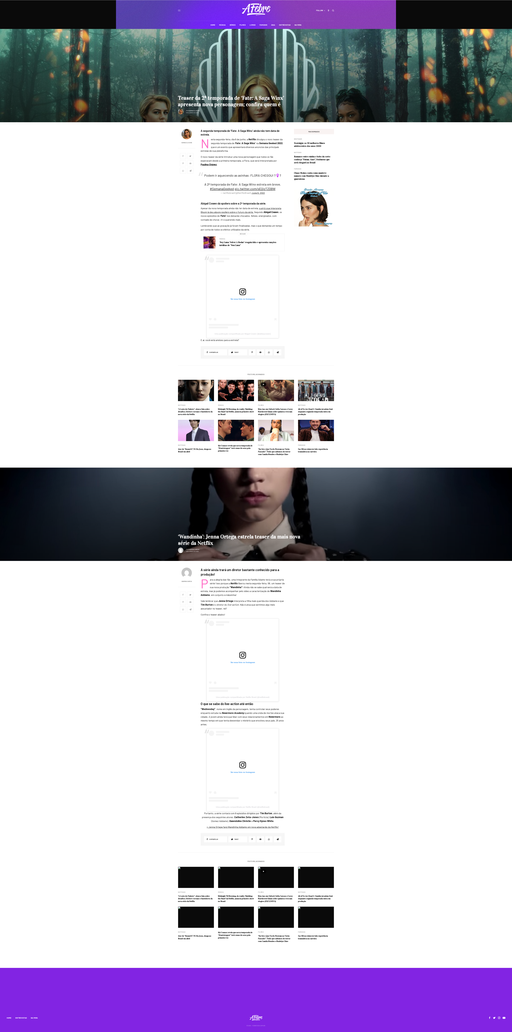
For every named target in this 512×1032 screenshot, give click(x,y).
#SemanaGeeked (222, 189)
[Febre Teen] (256, 9)
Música (222, 239)
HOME (9, 1018)
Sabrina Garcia (194, 549)
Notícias (297, 152)
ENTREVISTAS (21, 1018)
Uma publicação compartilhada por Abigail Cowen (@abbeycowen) (243, 334)
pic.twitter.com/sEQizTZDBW (255, 189)
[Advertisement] (256, 993)
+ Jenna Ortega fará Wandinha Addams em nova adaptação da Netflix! (243, 827)
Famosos (297, 169)
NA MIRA (34, 1018)
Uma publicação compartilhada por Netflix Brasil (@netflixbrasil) (242, 697)
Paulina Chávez (209, 164)
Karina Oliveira (194, 110)
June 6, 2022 (258, 192)
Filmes (261, 405)
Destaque (298, 139)
